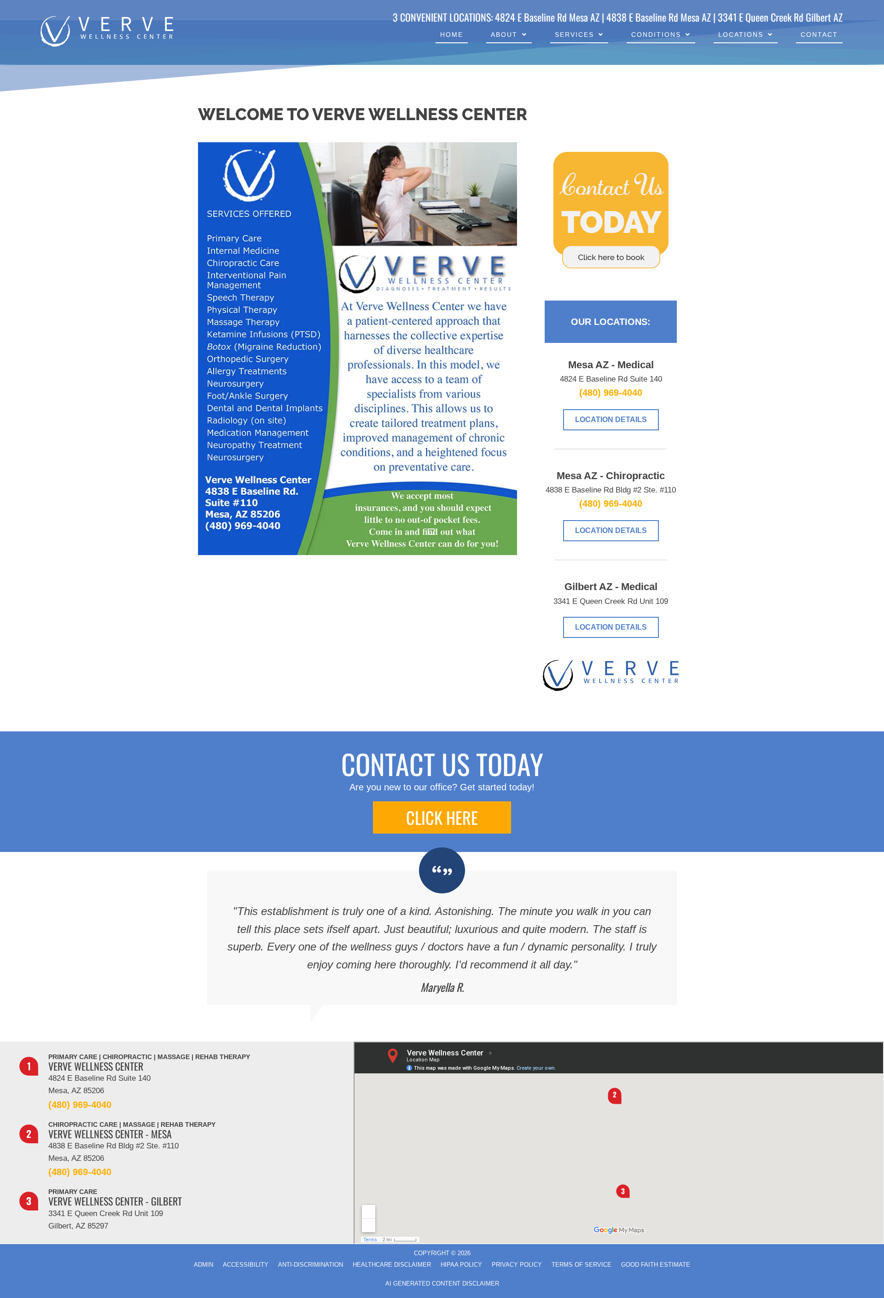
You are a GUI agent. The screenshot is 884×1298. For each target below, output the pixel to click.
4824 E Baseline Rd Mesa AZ (547, 17)
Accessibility (245, 1264)
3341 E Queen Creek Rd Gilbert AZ (780, 17)
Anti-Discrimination (310, 1264)
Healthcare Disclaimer (392, 1264)
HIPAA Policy (461, 1264)
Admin (203, 1264)
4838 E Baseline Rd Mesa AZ (658, 17)
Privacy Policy (517, 1264)
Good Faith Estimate (655, 1264)
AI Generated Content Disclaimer (442, 1283)
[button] (442, 817)
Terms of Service (581, 1264)
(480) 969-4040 (610, 393)
